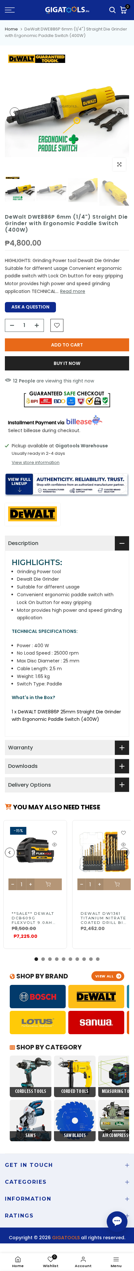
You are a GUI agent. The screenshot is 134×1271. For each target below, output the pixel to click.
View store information (36, 463)
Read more (72, 291)
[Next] (119, 112)
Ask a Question (30, 307)
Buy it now (67, 363)
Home (11, 29)
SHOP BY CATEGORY (48, 1047)
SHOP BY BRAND (41, 976)
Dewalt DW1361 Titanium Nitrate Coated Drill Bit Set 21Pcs (103, 920)
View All (104, 976)
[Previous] (15, 112)
